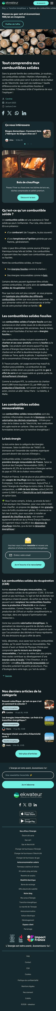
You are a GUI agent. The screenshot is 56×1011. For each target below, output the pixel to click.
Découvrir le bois (28, 197)
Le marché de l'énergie (28, 907)
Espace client (28, 925)
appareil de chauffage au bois (16, 517)
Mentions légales (28, 986)
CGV (28, 968)
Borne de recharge (28, 885)
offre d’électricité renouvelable (30, 663)
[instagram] (30, 804)
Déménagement (28, 920)
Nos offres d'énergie (28, 831)
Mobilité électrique (28, 880)
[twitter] (24, 804)
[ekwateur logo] (10, 3)
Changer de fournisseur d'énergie (28, 849)
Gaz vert (28, 840)
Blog (4, 8)
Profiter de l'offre (12, 24)
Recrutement (28, 992)
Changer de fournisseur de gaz (28, 858)
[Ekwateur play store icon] (28, 821)
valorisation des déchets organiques (19, 420)
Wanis (8, 729)
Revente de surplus (28, 876)
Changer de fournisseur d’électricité (28, 853)
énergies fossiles (19, 269)
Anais (8, 745)
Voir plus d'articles (28, 754)
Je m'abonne (28, 784)
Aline (11, 140)
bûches (34, 507)
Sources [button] (8, 676)
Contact (28, 962)
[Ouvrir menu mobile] (52, 3)
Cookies (28, 974)
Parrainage (28, 929)
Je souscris (41, 3)
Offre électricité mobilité (28, 889)
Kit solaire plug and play (28, 871)
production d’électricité (13, 388)
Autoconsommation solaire (28, 862)
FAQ (28, 956)
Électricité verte (28, 836)
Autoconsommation (28, 911)
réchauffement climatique (14, 376)
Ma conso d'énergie (28, 898)
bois (45, 276)
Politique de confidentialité (28, 980)
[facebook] (20, 804)
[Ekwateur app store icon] (28, 813)
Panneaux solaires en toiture (28, 867)
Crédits (28, 998)
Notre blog (28, 893)
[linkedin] (35, 804)
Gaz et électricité (28, 844)
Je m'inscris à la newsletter (28, 564)
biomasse (40, 417)
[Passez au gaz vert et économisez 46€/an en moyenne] (28, 19)
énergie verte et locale (13, 660)
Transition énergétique (17, 8)
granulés (49, 507)
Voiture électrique (28, 916)
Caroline (8, 99)
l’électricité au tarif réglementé (37, 493)
